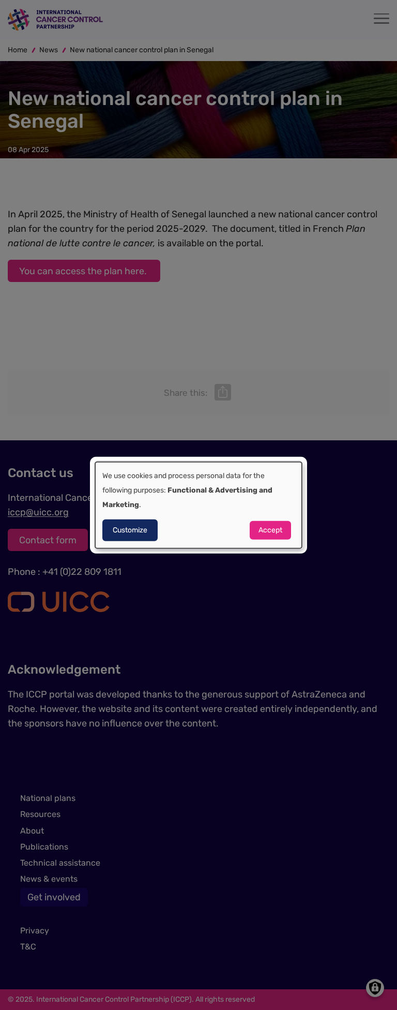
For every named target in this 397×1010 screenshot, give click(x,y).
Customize (130, 529)
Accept (270, 529)
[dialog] (198, 505)
